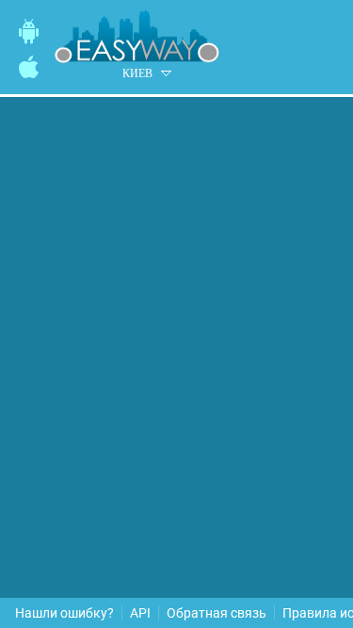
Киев (137, 73)
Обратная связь (216, 612)
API (140, 612)
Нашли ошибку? (64, 612)
